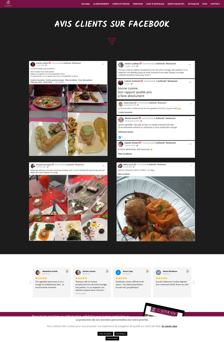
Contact (215, 4)
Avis (204, 4)
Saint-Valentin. (176, 4)
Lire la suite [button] (80, 293)
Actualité (193, 4)
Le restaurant (101, 4)
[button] (193, 283)
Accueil (85, 4)
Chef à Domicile (155, 4)
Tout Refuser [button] (121, 334)
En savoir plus (169, 326)
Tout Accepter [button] (105, 333)
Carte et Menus (121, 4)
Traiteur (138, 4)
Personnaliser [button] (112, 338)
